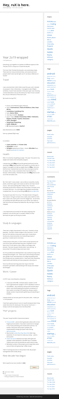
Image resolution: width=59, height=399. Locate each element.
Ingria (48, 93)
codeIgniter (52, 78)
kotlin (49, 32)
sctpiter (48, 109)
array (53, 76)
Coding (53, 24)
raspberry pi (50, 107)
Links (52, 32)
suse (55, 112)
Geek (53, 28)
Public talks (50, 134)
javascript (50, 95)
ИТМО (49, 116)
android (51, 73)
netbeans (49, 104)
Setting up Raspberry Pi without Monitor (14, 376)
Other (49, 44)
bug (48, 78)
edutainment (50, 85)
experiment (53, 87)
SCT (54, 107)
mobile (48, 102)
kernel (54, 95)
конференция (50, 118)
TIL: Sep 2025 (51, 167)
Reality (12, 372)
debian (49, 80)
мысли (49, 121)
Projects (50, 46)
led (55, 97)
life (5, 373)
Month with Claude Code (51, 186)
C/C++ (48, 24)
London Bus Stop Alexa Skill (21, 333)
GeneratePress (38, 396)
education (51, 83)
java (50, 93)
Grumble (49, 30)
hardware (49, 91)
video (53, 114)
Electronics (50, 26)
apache (48, 76)
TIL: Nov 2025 (51, 163)
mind (53, 99)
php (52, 44)
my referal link (35, 191)
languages (52, 97)
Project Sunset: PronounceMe (11, 375)
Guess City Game (11, 338)
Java (52, 30)
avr (55, 76)
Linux (49, 35)
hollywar (52, 91)
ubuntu (48, 114)
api (51, 76)
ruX (48, 221)
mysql (52, 102)
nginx (48, 105)
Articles (50, 21)
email (55, 85)
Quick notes (7, 372)
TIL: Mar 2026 (51, 160)
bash (54, 21)
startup (50, 112)
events (49, 28)
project (51, 106)
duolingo (54, 80)
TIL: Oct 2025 (51, 165)
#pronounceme (11, 331)
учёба (53, 121)
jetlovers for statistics (18, 150)
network (53, 104)
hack (52, 89)
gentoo (48, 89)
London (49, 99)
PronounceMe (10, 322)
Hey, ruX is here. (16, 5)
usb (51, 114)
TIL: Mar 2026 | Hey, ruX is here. (51, 183)
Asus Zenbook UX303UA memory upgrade (50, 205)
